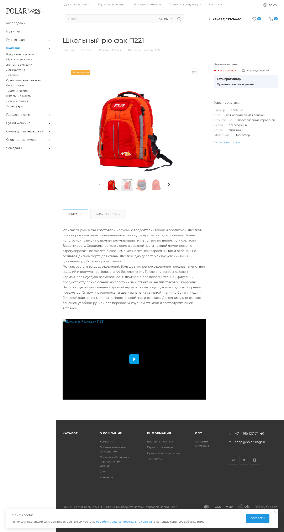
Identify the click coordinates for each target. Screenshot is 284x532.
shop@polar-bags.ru (250, 442)
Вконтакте (233, 460)
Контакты (106, 477)
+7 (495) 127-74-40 (227, 19)
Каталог (70, 433)
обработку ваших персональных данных (124, 521)
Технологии (155, 459)
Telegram (244, 460)
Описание (75, 214)
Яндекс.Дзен (254, 460)
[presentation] (99, 185)
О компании (111, 433)
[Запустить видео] (134, 359)
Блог (103, 471)
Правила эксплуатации (163, 453)
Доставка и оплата (160, 441)
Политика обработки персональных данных (115, 461)
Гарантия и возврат (161, 447)
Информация (159, 433)
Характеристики (108, 214)
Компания (107, 441)
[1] (134, 128)
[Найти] (179, 18)
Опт (198, 433)
